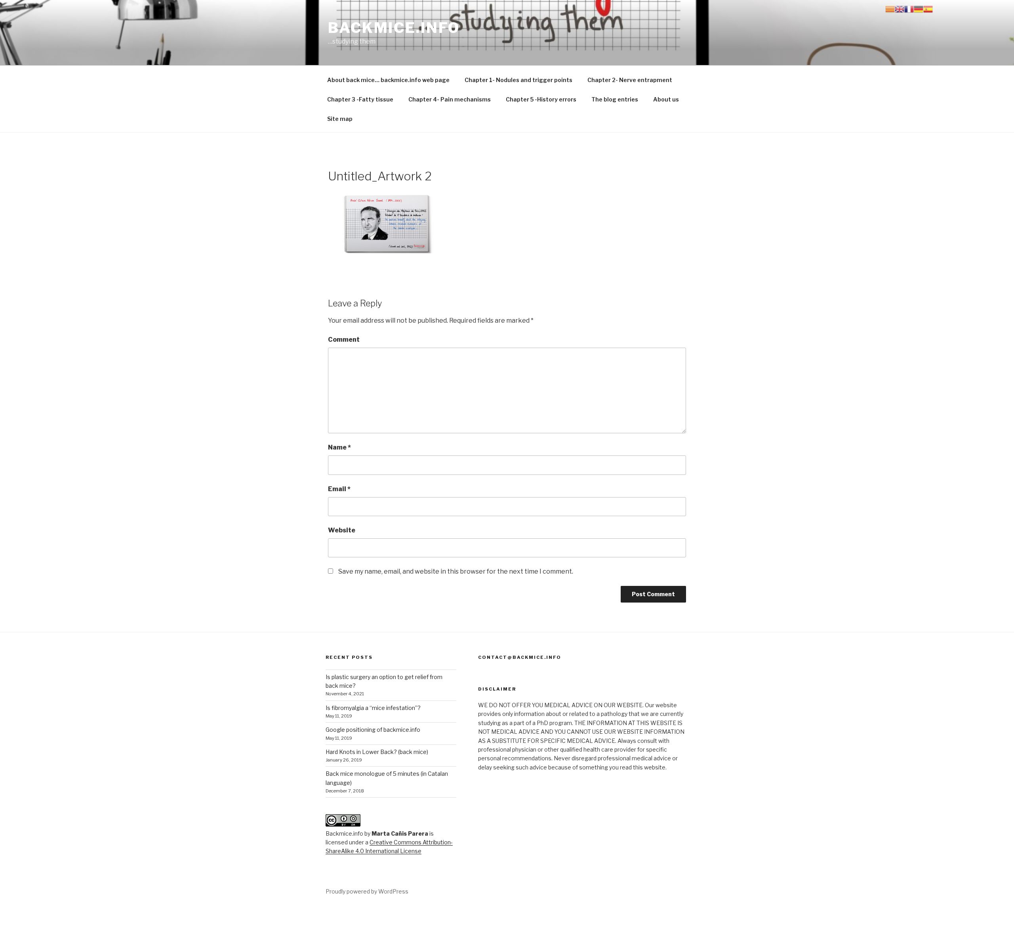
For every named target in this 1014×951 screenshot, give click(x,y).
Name (339, 447)
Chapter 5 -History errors (541, 99)
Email (339, 489)
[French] (909, 8)
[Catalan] (890, 8)
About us (666, 99)
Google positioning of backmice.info (373, 729)
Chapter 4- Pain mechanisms (449, 99)
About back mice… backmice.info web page (388, 80)
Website (341, 530)
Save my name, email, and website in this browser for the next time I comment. (455, 571)
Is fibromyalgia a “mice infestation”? (373, 707)
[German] (918, 8)
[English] (899, 8)
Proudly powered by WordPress (367, 891)
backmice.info (393, 27)
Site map (340, 118)
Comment (344, 339)
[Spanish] (928, 8)
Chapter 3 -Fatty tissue (360, 99)
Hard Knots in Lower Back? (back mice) (377, 751)
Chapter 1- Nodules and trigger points (518, 80)
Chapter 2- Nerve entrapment (629, 80)
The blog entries (614, 99)
